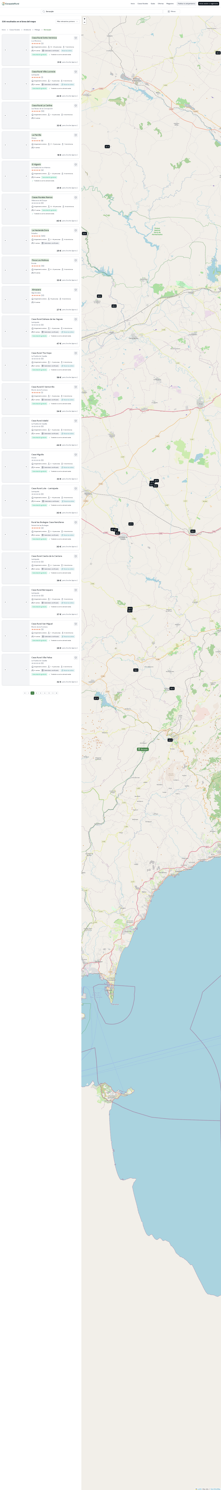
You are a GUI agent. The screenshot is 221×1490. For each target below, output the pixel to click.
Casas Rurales (143, 4)
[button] (107, 146)
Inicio (133, 4)
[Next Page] (53, 693)
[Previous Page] (28, 693)
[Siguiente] (26, 50)
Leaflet (199, 1489)
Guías (153, 4)
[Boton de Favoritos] (76, 38)
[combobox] (102, 11)
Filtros (173, 11)
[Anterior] (5, 50)
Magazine (170, 4)
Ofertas (161, 4)
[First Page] (24, 693)
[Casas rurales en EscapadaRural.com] (10, 3)
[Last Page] (56, 693)
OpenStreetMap (215, 1489)
